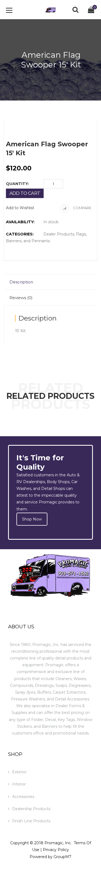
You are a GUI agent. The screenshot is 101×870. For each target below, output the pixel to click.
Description (21, 281)
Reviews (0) (21, 297)
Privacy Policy (56, 849)
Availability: (20, 221)
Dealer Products (58, 234)
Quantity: (17, 183)
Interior (19, 784)
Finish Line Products (31, 821)
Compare (81, 208)
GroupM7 (62, 856)
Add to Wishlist (20, 207)
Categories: (20, 234)
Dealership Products (31, 808)
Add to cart (24, 193)
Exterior (19, 771)
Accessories (23, 796)
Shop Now (32, 519)
